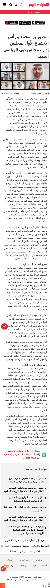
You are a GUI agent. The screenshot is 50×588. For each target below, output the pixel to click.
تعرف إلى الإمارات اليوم (33, 540)
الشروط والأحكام (40, 546)
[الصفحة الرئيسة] (39, 4)
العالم (44, 565)
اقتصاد (10, 560)
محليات (39, 560)
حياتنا (34, 565)
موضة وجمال (8, 565)
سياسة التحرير (12, 540)
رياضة (23, 565)
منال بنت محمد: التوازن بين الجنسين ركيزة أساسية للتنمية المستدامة (26, 499)
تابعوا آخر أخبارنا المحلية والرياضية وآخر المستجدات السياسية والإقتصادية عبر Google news (22, 454)
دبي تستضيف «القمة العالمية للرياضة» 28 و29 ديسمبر (24, 509)
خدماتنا (13, 551)
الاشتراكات (34, 551)
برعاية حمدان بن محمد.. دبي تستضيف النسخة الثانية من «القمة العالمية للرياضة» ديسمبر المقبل (25, 530)
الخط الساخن (24, 560)
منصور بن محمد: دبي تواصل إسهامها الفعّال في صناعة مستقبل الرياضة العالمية (24, 490)
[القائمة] (10, 4)
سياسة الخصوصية (20, 546)
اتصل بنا (5, 546)
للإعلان (23, 551)
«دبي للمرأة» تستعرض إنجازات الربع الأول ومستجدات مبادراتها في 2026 (26, 480)
